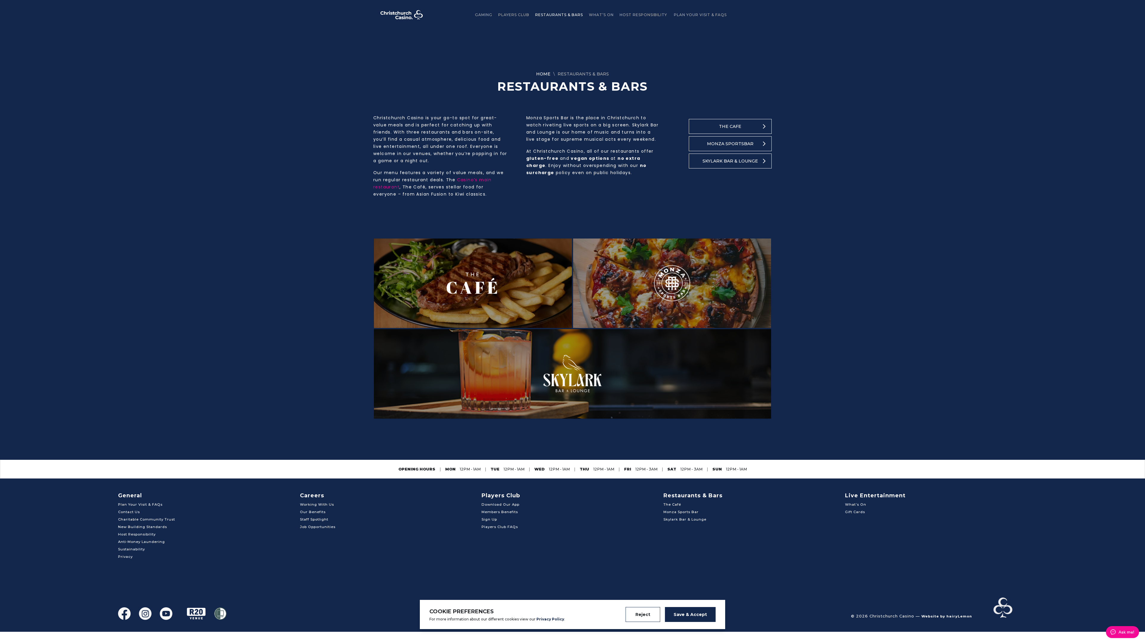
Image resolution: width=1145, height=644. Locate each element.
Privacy (125, 557)
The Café (672, 504)
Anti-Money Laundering (141, 542)
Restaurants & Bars (559, 15)
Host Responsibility (643, 15)
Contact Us (129, 512)
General (130, 495)
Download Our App (500, 504)
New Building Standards (142, 527)
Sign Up (489, 519)
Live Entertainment (875, 495)
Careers (312, 495)
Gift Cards (855, 512)
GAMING (483, 15)
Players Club (513, 15)
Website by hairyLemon (946, 616)
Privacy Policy (550, 619)
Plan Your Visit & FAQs (700, 15)
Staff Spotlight (314, 519)
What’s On (601, 15)
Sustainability (131, 549)
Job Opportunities (317, 527)
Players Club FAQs (500, 527)
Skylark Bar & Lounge (730, 161)
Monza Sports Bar (681, 512)
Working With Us (317, 504)
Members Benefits (500, 512)
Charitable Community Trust (146, 519)
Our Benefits (313, 512)
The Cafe (730, 126)
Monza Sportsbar (730, 143)
